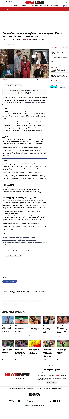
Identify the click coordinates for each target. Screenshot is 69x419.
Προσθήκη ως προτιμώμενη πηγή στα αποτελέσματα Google (25, 93)
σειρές (28, 39)
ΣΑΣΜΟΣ (39, 300)
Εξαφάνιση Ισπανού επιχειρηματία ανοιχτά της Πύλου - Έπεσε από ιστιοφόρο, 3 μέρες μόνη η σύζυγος (7, 328)
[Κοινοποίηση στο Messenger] (11, 85)
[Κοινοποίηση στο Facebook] (6, 85)
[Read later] (47, 80)
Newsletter (11, 294)
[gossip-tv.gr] (12, 401)
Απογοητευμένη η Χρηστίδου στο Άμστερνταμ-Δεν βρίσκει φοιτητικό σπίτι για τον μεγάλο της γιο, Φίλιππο (62, 329)
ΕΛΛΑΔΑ (19, 5)
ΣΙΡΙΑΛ (27, 300)
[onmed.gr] (56, 401)
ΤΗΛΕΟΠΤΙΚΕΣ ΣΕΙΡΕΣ (13, 300)
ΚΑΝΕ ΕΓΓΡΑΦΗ (50, 382)
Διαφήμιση (60, 388)
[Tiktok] (11, 2)
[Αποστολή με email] (20, 85)
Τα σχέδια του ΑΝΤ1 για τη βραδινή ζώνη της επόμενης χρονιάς (19, 240)
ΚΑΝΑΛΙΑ (21, 300)
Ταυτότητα (9, 388)
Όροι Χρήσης (14, 388)
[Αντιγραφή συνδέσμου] (44, 80)
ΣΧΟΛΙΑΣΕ (40, 79)
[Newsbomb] (17, 374)
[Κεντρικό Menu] (67, 5)
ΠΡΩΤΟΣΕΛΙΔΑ (56, 5)
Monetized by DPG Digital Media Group (38, 405)
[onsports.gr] (21, 401)
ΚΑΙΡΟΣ (51, 5)
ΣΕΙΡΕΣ (5, 300)
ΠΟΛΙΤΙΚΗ (24, 5)
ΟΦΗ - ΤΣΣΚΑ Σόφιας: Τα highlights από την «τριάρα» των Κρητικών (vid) (61, 351)
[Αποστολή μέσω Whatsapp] (13, 85)
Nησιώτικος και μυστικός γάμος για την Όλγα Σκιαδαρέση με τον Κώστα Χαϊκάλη (34, 327)
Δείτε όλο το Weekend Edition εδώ (16, 251)
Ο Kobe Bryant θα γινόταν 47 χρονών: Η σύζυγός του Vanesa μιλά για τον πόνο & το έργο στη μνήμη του (20, 352)
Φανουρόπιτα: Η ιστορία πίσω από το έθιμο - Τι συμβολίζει (59, 53)
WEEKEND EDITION (7, 303)
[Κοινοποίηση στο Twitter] (8, 85)
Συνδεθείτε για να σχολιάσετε (10, 281)
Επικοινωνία (54, 388)
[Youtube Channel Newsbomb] (14, 2)
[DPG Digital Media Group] (34, 394)
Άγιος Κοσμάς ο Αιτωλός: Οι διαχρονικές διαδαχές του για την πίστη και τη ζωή (58, 82)
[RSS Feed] (16, 2)
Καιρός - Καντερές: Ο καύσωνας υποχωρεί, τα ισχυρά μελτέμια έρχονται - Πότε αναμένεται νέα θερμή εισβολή (59, 64)
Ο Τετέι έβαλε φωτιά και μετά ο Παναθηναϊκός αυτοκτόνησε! (7, 351)
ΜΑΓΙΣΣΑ (33, 300)
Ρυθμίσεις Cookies (39, 388)
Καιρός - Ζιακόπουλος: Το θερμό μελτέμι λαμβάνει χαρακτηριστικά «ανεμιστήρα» (34, 352)
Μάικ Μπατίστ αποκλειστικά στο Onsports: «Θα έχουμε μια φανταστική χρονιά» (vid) (20, 328)
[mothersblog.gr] (47, 401)
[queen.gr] (30, 401)
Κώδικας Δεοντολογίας (31, 388)
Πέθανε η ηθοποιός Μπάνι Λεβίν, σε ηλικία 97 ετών (59, 58)
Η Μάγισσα (27, 111)
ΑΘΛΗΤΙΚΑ (41, 5)
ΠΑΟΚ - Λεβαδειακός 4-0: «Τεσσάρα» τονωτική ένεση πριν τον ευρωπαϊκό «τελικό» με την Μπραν (59, 76)
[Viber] (7, 2)
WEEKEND (15, 303)
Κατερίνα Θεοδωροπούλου (8, 44)
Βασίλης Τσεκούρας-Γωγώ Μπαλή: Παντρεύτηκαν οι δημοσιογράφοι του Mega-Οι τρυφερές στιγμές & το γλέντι (47, 353)
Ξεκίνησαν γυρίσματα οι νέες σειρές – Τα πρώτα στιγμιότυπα (18, 237)
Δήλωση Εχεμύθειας (21, 388)
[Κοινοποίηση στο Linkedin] (16, 85)
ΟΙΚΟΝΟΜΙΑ (29, 5)
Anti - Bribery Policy (47, 388)
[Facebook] (2, 2)
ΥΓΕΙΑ (33, 5)
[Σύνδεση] (63, 5)
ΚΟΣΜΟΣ (36, 5)
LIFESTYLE (46, 5)
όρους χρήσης (57, 375)
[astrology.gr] (38, 401)
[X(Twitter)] (4, 2)
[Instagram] (9, 2)
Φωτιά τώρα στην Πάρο (18, 9)
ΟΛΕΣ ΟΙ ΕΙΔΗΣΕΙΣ (13, 5)
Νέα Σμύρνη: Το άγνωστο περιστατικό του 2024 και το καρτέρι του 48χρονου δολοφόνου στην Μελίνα (48, 329)
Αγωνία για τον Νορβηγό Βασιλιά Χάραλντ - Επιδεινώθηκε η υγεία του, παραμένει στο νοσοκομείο (59, 70)
